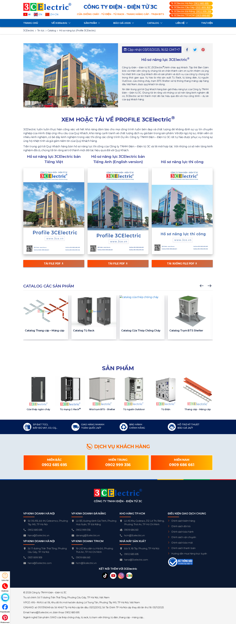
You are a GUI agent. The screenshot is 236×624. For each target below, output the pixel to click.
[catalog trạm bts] (190, 311)
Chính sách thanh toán (183, 548)
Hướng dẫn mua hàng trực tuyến (189, 553)
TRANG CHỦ (30, 22)
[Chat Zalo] (5, 597)
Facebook (5, 612)
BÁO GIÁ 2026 (122, 22)
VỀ (59, 22)
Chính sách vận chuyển (183, 537)
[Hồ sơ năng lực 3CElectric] (53, 211)
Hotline (5, 591)
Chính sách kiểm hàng (183, 520)
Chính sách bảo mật (182, 542)
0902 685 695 (201, 3)
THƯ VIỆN (207, 22)
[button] (202, 286)
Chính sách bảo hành (182, 531)
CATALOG (153, 22)
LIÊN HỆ (180, 22)
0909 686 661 (203, 15)
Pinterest (4, 622)
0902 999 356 (203, 11)
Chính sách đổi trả (180, 526)
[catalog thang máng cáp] (45, 311)
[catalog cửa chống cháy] (142, 311)
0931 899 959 (203, 7)
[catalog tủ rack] (93, 311)
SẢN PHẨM (90, 22)
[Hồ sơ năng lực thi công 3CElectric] (182, 211)
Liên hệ (5, 580)
